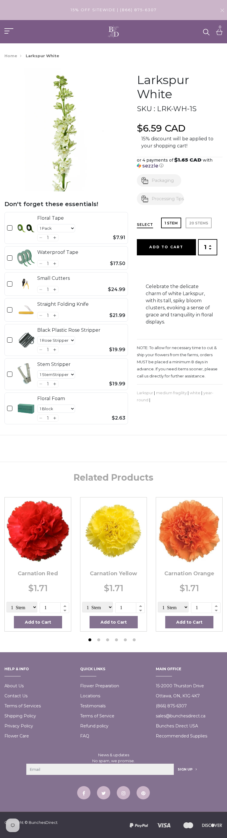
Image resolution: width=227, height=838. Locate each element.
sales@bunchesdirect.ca (180, 716)
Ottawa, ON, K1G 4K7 (178, 696)
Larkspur (145, 393)
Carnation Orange (189, 573)
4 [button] (117, 640)
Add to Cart (166, 247)
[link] (26, 228)
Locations (90, 696)
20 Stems (198, 223)
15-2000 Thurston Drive (180, 686)
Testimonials (93, 706)
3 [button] (108, 640)
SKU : (146, 108)
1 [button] (90, 640)
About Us (14, 686)
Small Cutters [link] (53, 278)
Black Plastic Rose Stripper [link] (68, 330)
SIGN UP (185, 769)
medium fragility (171, 393)
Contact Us (15, 696)
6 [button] (135, 640)
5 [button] (126, 640)
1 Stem (171, 223)
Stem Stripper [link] (54, 364)
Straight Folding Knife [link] (63, 304)
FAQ (84, 736)
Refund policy (94, 726)
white (195, 393)
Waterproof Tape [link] (57, 252)
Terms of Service (97, 716)
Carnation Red (38, 573)
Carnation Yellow (113, 573)
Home (10, 55)
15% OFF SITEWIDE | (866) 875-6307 (114, 9)
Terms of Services (22, 706)
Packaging (163, 180)
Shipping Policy (20, 716)
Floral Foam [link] (51, 398)
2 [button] (99, 640)
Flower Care (16, 736)
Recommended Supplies (181, 736)
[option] (38, 564)
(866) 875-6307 (171, 706)
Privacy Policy (18, 726)
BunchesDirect (43, 822)
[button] (41, 237)
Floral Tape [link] (50, 218)
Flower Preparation (99, 686)
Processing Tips (168, 198)
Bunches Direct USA (177, 726)
